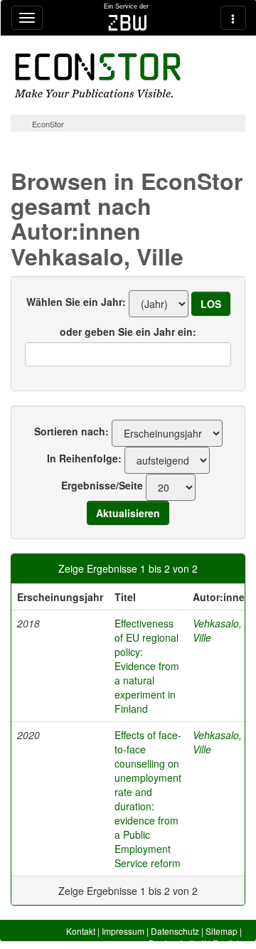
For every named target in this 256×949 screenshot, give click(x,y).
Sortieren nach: (71, 431)
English (227, 943)
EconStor (48, 123)
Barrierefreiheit (177, 943)
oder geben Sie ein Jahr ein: (128, 331)
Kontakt (80, 931)
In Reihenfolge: (84, 458)
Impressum (123, 931)
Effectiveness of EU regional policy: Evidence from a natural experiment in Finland (146, 666)
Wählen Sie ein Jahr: (76, 302)
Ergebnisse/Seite (102, 485)
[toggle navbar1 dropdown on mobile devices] (27, 18)
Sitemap (222, 931)
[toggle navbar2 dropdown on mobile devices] (233, 18)
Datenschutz (175, 931)
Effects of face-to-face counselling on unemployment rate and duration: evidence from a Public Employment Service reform (147, 799)
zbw (127, 22)
